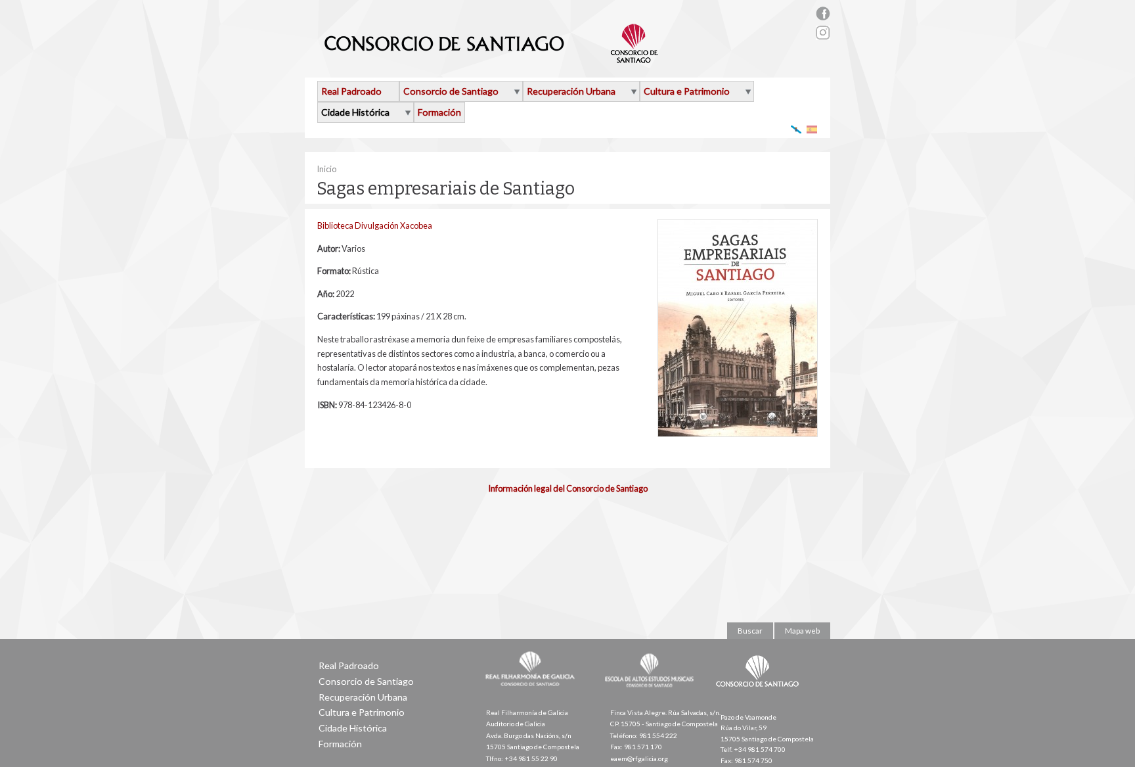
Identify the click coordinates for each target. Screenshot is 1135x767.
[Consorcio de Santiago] (760, 696)
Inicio (326, 169)
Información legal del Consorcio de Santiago (568, 488)
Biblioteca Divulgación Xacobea (374, 225)
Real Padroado (351, 91)
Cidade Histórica (355, 112)
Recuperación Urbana (571, 91)
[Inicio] (491, 57)
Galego (796, 129)
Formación (439, 112)
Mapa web (802, 630)
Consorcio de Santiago (451, 91)
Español (812, 129)
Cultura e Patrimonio (687, 91)
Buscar (750, 630)
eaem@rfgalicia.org (639, 758)
